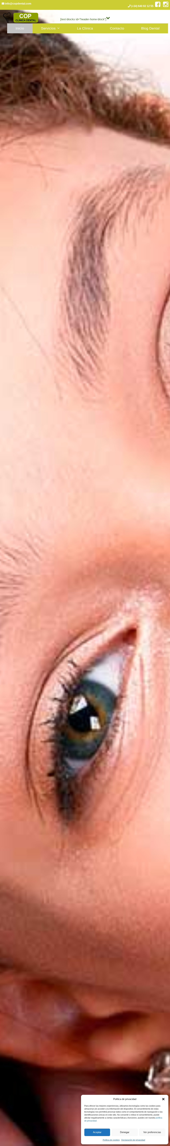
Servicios (48, 28)
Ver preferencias (152, 1132)
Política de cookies (111, 1140)
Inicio (20, 28)
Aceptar (97, 1132)
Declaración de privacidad (133, 1140)
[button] (163, 1099)
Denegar (124, 1132)
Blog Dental (150, 28)
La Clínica (85, 28)
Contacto (117, 28)
